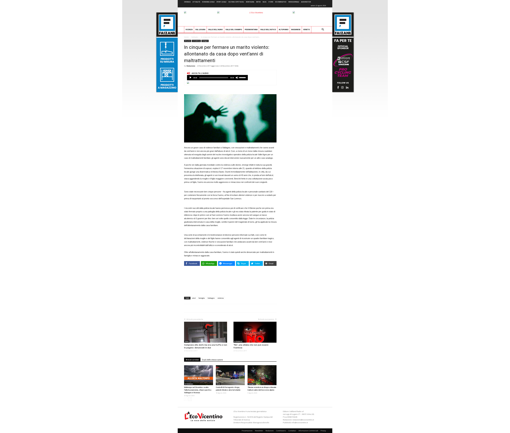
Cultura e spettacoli (236, 2)
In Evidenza (196, 41)
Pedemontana (251, 29)
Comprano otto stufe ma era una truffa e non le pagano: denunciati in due (205, 346)
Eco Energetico (280, 2)
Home (186, 37)
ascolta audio (190, 77)
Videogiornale (293, 2)
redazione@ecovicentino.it (303, 420)
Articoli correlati (192, 360)
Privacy (323, 431)
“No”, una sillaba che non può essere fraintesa (250, 346)
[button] (323, 30)
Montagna (250, 2)
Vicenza (189, 29)
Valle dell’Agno (215, 29)
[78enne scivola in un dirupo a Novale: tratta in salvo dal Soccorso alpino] (262, 375)
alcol (194, 298)
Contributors (281, 431)
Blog (264, 2)
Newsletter (259, 431)
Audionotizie (306, 2)
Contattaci (292, 431)
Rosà (218, 384)
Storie (270, 2)
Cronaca (187, 2)
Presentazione (247, 431)
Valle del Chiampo (234, 29)
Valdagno (194, 37)
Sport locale (221, 2)
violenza (221, 298)
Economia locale (208, 2)
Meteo (258, 2)
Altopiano (283, 29)
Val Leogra (200, 29)
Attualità (196, 2)
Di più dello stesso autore (212, 360)
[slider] (242, 77)
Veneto (306, 29)
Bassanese (295, 29)
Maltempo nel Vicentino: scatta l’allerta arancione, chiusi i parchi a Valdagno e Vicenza (197, 390)
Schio (187, 341)
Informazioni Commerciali (308, 431)
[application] (217, 77)
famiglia (202, 298)
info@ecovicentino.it (300, 422)
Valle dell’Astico (268, 29)
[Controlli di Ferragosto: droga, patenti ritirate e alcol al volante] (230, 375)
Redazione (191, 66)
